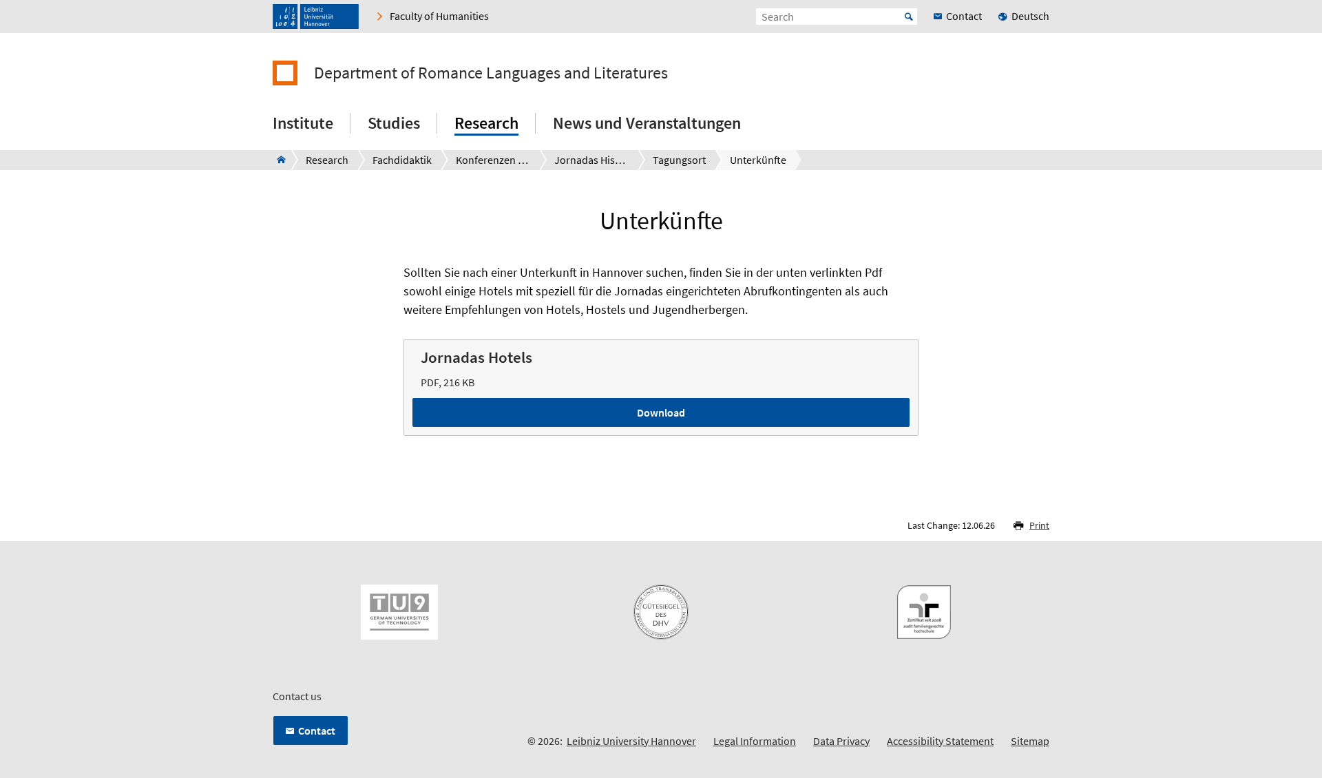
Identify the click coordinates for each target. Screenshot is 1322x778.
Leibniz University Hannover (631, 741)
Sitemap (1030, 741)
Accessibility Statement (940, 741)
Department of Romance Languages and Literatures (491, 73)
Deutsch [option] (1030, 16)
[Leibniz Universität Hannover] (316, 16)
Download (661, 412)
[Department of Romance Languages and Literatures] (277, 159)
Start (909, 16)
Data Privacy (841, 741)
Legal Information (754, 741)
